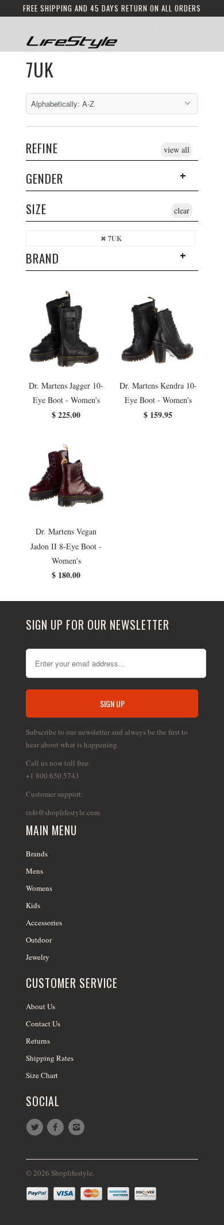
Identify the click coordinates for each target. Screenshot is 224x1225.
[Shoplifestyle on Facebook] (57, 1127)
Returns (38, 1041)
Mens (34, 871)
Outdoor (39, 940)
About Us (40, 1006)
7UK (40, 69)
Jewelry (37, 957)
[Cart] (187, 37)
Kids (33, 905)
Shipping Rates (50, 1058)
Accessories (44, 922)
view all (177, 149)
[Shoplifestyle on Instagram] (78, 1127)
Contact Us (43, 1023)
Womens (39, 888)
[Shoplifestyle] (72, 38)
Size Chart (42, 1075)
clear (182, 210)
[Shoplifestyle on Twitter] (36, 1127)
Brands (37, 853)
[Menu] (163, 37)
